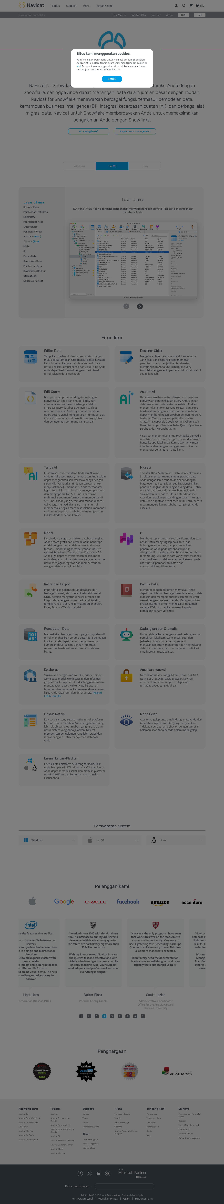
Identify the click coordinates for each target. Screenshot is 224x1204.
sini (79, 66)
